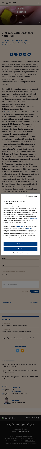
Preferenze (20, 243)
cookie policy (33, 218)
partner (28, 228)
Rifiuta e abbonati (32, 196)
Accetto (20, 248)
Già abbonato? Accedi (20, 253)
